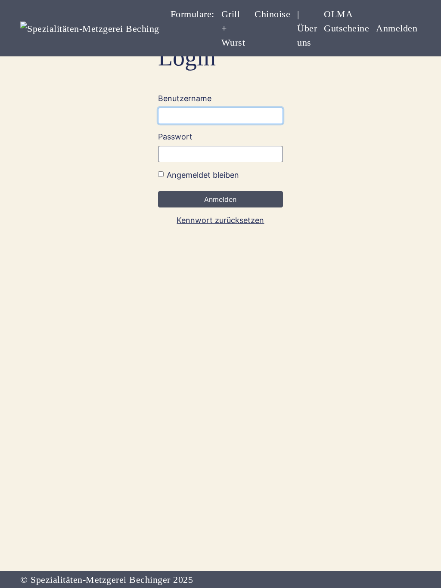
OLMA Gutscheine (346, 21)
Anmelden (396, 28)
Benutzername (184, 98)
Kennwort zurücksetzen (220, 220)
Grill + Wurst (233, 28)
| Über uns (307, 28)
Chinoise (272, 14)
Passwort (175, 136)
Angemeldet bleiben (203, 174)
